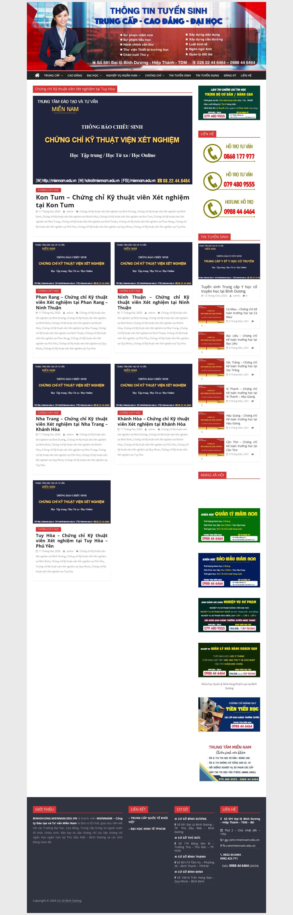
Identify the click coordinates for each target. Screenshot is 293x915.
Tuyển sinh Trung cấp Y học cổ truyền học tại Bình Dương (229, 289)
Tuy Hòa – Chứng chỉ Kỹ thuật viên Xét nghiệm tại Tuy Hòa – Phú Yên (72, 540)
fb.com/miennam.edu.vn (239, 845)
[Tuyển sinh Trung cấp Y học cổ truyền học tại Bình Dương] (229, 246)
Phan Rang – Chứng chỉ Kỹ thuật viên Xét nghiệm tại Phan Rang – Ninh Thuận (72, 302)
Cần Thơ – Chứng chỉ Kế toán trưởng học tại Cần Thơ (241, 446)
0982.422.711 (229, 858)
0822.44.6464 (232, 854)
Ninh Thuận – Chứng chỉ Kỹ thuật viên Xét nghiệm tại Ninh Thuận (153, 302)
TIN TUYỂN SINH (180, 75)
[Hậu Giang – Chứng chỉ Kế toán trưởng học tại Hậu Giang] (211, 414)
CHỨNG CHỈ (153, 75)
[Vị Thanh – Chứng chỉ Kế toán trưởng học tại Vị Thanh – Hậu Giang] (211, 387)
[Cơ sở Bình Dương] (37, 75)
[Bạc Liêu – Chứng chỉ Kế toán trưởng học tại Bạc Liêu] (211, 334)
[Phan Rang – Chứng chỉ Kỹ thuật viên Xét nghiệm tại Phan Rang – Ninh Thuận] (72, 244)
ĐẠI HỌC (92, 75)
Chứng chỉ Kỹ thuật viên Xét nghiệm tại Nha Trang (69, 328)
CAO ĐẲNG (75, 75)
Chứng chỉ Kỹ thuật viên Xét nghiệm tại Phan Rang (146, 221)
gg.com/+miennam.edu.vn (242, 840)
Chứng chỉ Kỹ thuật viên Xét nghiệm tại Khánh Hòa (70, 216)
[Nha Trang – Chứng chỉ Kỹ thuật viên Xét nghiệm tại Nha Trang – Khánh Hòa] (72, 366)
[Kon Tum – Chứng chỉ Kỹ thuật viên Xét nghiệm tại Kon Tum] (112, 98)
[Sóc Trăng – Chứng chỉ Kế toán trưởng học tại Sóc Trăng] (211, 360)
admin (70, 211)
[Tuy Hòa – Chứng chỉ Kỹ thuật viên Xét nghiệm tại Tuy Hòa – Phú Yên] (72, 482)
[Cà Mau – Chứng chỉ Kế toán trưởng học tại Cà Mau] (211, 307)
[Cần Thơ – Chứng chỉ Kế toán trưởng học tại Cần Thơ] (211, 440)
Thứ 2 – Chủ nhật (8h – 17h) (240, 832)
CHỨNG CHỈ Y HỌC (48, 190)
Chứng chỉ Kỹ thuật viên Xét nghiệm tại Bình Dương (108, 211)
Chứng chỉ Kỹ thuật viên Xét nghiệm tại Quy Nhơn (105, 226)
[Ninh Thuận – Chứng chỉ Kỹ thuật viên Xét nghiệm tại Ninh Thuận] (153, 244)
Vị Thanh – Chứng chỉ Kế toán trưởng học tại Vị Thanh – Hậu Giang (241, 392)
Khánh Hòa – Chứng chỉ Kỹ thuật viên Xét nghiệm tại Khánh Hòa (153, 421)
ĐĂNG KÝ (230, 75)
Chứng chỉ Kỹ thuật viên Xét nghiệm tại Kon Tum (125, 216)
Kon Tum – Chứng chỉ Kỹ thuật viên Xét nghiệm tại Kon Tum (112, 201)
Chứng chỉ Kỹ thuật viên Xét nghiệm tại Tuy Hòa (159, 226)
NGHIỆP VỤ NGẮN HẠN (121, 75)
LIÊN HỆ (246, 75)
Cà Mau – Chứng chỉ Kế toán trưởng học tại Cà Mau (241, 313)
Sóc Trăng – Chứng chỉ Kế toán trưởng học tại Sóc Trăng (241, 366)
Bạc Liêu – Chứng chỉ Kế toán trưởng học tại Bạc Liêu (241, 339)
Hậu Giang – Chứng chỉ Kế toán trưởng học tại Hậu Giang (241, 419)
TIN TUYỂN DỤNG (207, 75)
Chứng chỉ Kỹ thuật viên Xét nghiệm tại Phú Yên (150, 444)
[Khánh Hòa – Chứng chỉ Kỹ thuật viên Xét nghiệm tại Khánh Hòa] (153, 366)
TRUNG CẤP (52, 75)
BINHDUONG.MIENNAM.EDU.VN (55, 818)
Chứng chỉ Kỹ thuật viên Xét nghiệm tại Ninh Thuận (89, 221)
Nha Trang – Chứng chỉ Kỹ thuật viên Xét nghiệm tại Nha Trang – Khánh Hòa (72, 424)
